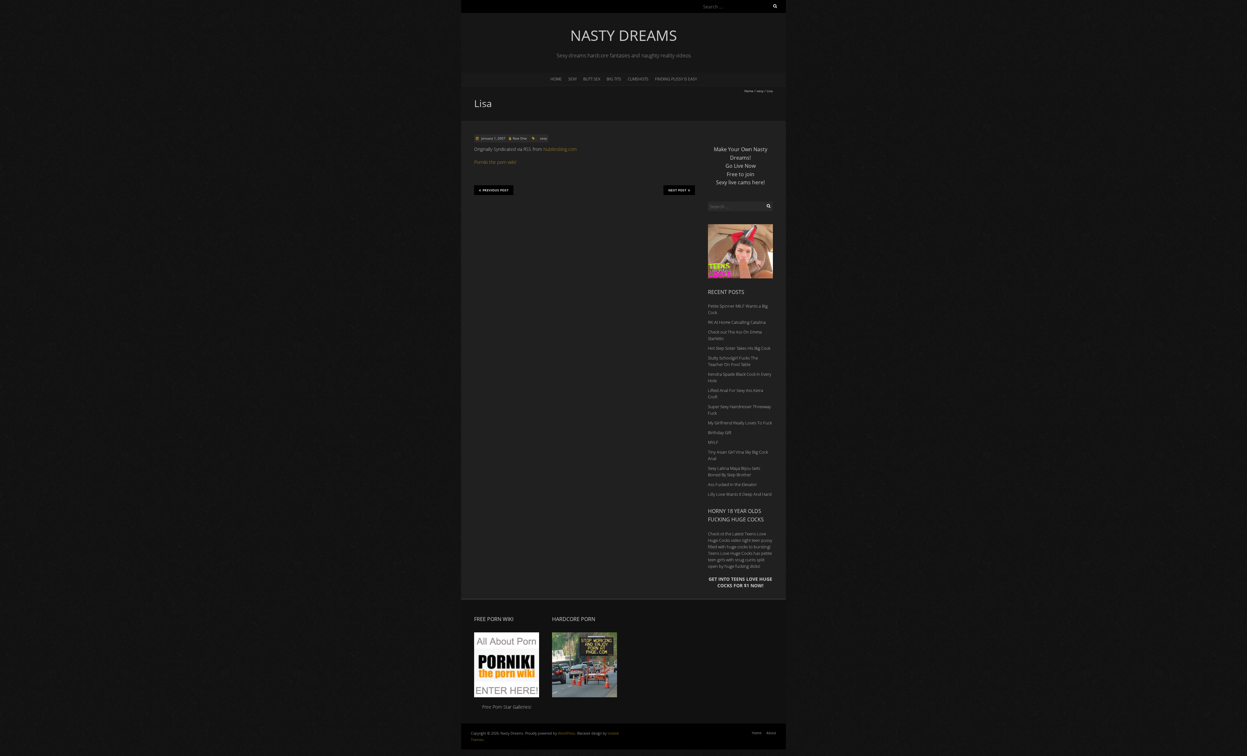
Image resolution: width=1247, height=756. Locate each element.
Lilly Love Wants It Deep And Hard (740, 494)
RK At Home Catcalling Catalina (737, 322)
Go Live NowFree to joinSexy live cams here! (740, 174)
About (771, 732)
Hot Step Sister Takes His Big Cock (739, 348)
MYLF (713, 442)
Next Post (677, 190)
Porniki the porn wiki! (495, 162)
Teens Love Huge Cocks (730, 553)
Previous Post (496, 190)
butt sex (591, 79)
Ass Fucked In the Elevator (732, 484)
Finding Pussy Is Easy (676, 79)
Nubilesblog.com (560, 149)
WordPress (566, 733)
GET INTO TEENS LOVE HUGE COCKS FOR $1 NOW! (740, 582)
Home (556, 79)
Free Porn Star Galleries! (506, 707)
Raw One (520, 138)
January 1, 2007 (492, 138)
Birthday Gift (719, 432)
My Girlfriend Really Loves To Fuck (740, 423)
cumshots (638, 79)
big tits (614, 79)
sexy (572, 79)
